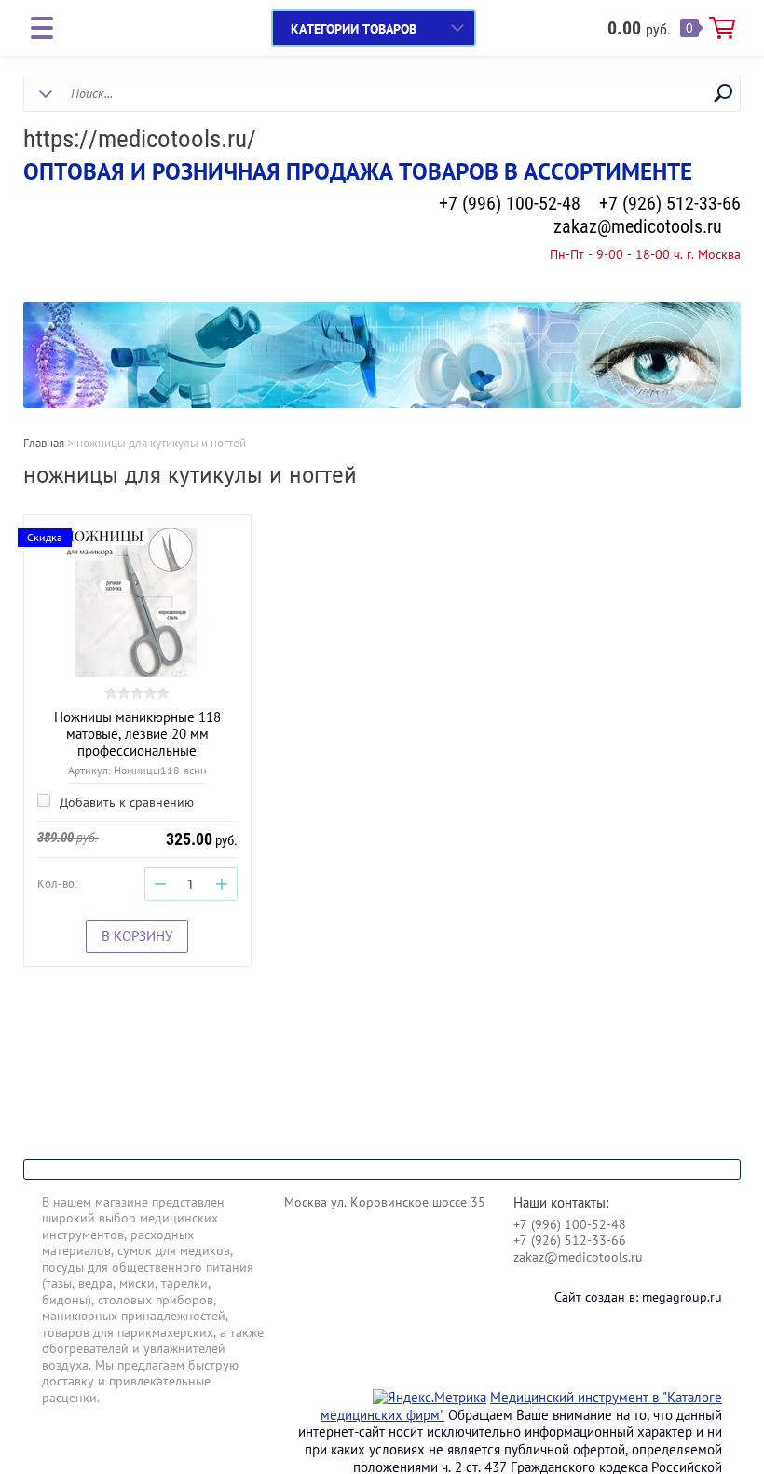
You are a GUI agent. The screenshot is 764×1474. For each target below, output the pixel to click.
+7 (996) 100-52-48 (509, 203)
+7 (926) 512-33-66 (670, 203)
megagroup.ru (682, 1297)
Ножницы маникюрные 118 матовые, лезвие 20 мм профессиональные (137, 733)
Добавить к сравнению (125, 802)
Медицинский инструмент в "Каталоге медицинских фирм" (521, 1406)
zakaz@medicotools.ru (637, 226)
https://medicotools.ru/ (139, 139)
